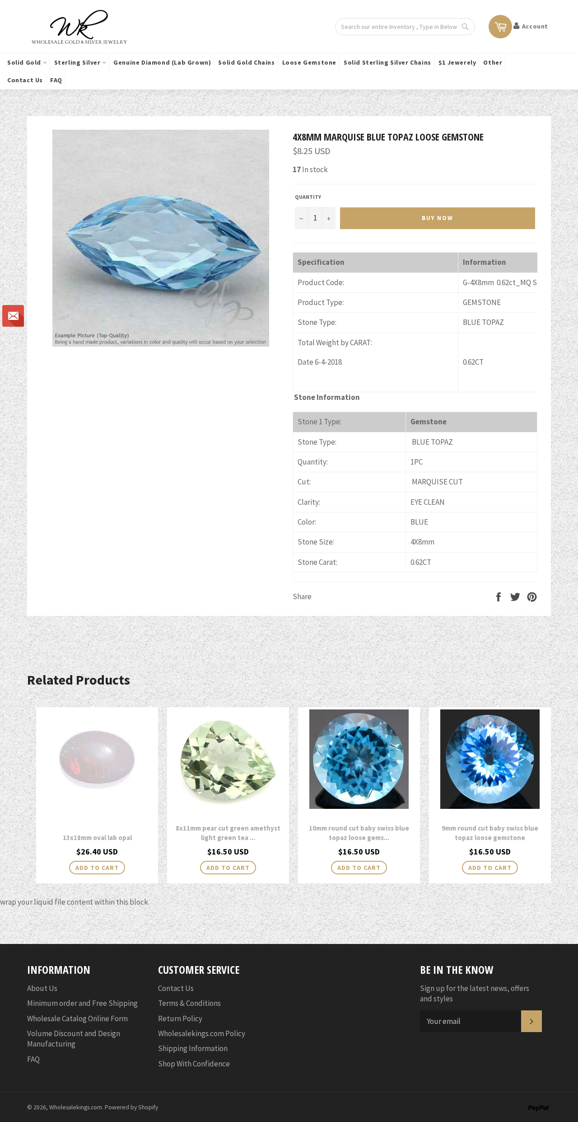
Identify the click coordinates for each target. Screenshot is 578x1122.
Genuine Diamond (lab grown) (162, 62)
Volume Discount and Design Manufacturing (73, 1038)
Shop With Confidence (194, 1064)
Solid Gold (25, 62)
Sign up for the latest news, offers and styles (474, 993)
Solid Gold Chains (246, 62)
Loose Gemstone (309, 62)
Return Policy (180, 1018)
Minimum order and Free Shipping (82, 1003)
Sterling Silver (78, 62)
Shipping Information (193, 1048)
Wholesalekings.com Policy (201, 1033)
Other (492, 62)
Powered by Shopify (131, 1107)
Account (535, 26)
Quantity (308, 196)
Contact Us (25, 80)
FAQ (56, 80)
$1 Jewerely (457, 62)
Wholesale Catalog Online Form (77, 1018)
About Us (42, 988)
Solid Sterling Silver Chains (387, 62)
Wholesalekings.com (75, 1107)
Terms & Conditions (189, 1003)
